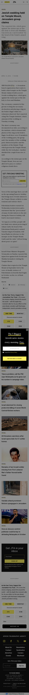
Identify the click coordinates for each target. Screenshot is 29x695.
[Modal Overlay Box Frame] (14, 348)
